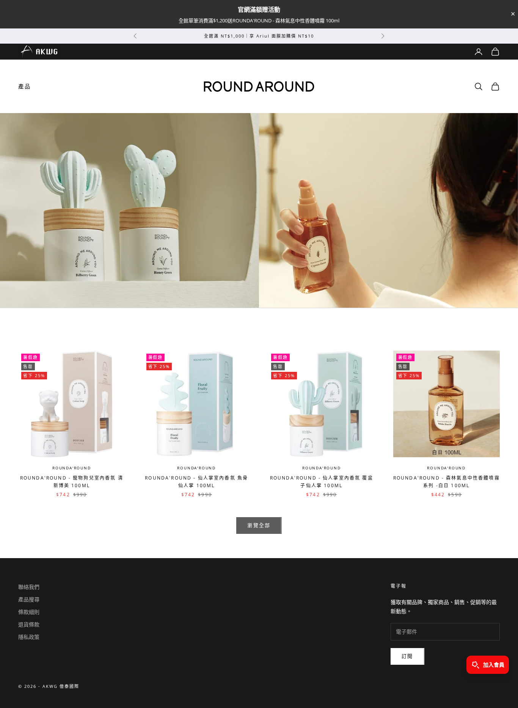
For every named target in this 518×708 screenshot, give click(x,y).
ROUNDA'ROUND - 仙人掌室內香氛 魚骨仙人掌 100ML (196, 482)
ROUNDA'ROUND (71, 467)
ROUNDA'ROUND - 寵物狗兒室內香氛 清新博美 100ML (71, 482)
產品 (24, 86)
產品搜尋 (28, 599)
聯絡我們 (28, 586)
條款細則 (28, 611)
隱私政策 (28, 636)
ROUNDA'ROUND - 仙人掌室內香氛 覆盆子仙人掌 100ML (321, 482)
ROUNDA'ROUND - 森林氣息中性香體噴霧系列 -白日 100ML (446, 482)
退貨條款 (28, 624)
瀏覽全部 (258, 525)
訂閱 (407, 656)
